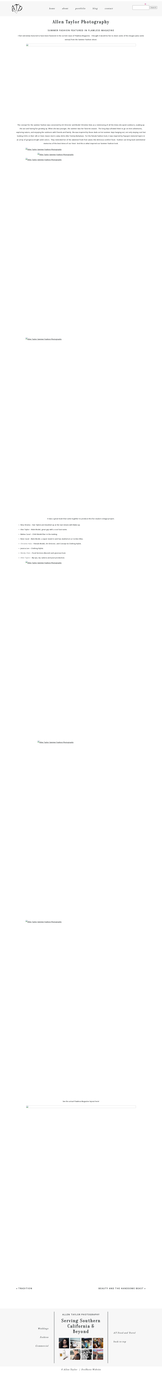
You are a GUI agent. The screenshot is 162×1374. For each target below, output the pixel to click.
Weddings (43, 1328)
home (52, 8)
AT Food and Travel (124, 1333)
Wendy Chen (25, 553)
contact (109, 8)
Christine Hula (26, 544)
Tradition (25, 1288)
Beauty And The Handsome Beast (121, 1288)
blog (95, 8)
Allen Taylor (25, 558)
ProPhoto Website (91, 1369)
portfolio (80, 8)
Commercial (42, 1346)
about (65, 8)
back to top (119, 1341)
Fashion (44, 1337)
